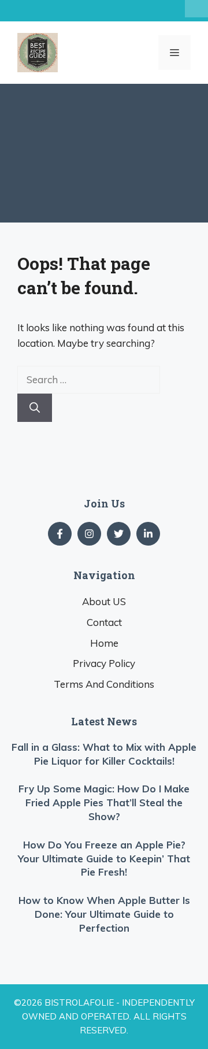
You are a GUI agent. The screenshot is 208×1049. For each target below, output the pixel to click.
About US (104, 601)
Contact (104, 622)
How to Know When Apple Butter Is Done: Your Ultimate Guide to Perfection (104, 914)
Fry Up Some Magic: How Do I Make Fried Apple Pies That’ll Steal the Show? (104, 802)
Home (104, 643)
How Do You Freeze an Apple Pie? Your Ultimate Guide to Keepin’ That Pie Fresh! (104, 859)
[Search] (34, 408)
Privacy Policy (104, 663)
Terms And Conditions (104, 684)
